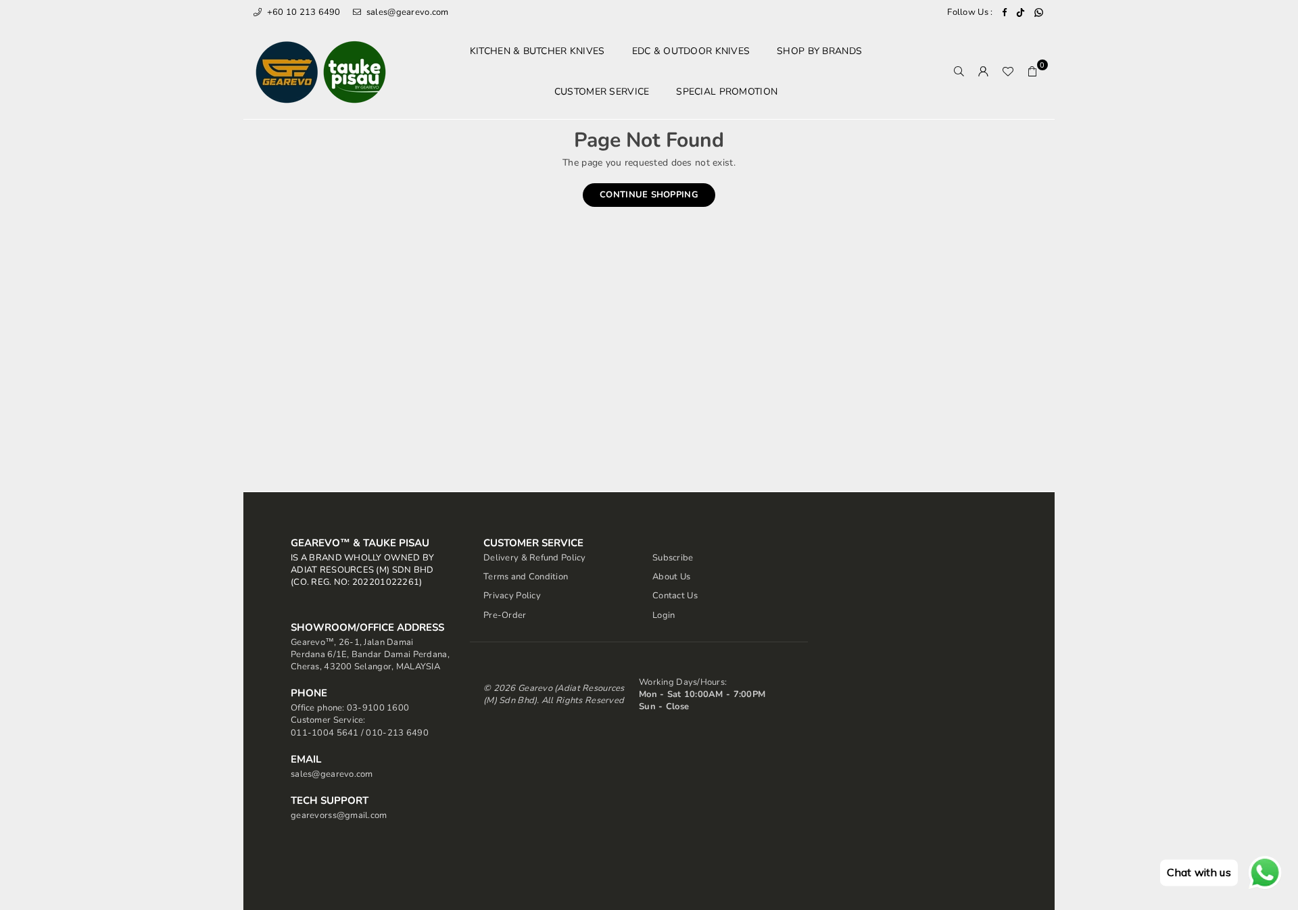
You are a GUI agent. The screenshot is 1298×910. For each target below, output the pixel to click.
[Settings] (983, 71)
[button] (1032, 71)
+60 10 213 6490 (302, 12)
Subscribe (673, 558)
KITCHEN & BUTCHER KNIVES (537, 51)
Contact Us (675, 596)
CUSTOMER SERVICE (601, 91)
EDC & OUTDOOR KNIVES (691, 51)
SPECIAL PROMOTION (726, 91)
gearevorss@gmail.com (339, 815)
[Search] (959, 71)
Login (663, 615)
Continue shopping (649, 195)
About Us (671, 577)
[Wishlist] (1008, 71)
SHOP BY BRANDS (819, 51)
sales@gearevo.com (406, 12)
